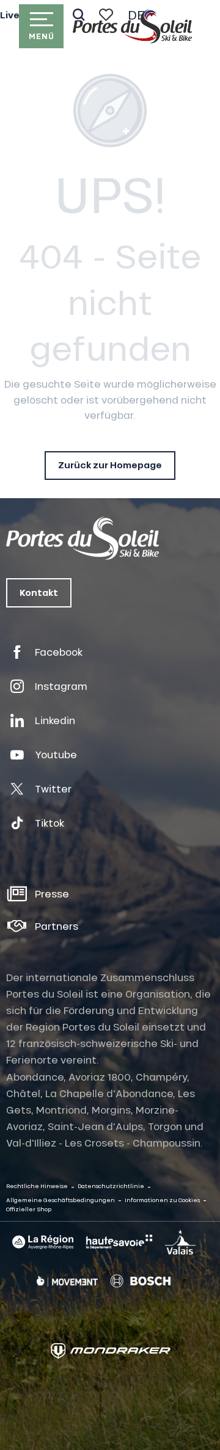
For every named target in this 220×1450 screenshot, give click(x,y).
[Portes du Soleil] (132, 26)
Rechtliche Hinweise (37, 1186)
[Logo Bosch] (140, 1281)
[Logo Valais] (180, 1242)
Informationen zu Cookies (162, 1200)
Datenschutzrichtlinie (111, 1186)
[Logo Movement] (67, 1280)
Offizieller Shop (28, 1209)
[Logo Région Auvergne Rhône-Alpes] (42, 1242)
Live (10, 15)
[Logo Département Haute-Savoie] (119, 1241)
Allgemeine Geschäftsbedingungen (60, 1200)
